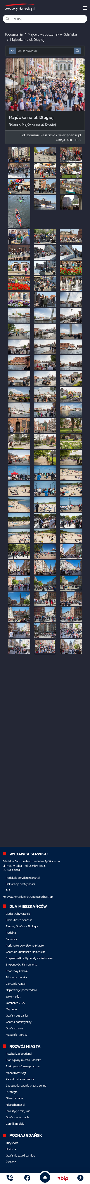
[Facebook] (27, 1178)
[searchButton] (77, 51)
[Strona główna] (10, 1178)
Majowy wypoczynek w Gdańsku (52, 34)
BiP (8, 890)
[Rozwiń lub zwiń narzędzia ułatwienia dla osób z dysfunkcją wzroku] (80, 1178)
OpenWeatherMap (41, 897)
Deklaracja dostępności (20, 884)
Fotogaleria (14, 34)
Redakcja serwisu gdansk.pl (23, 878)
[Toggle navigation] (85, 8)
